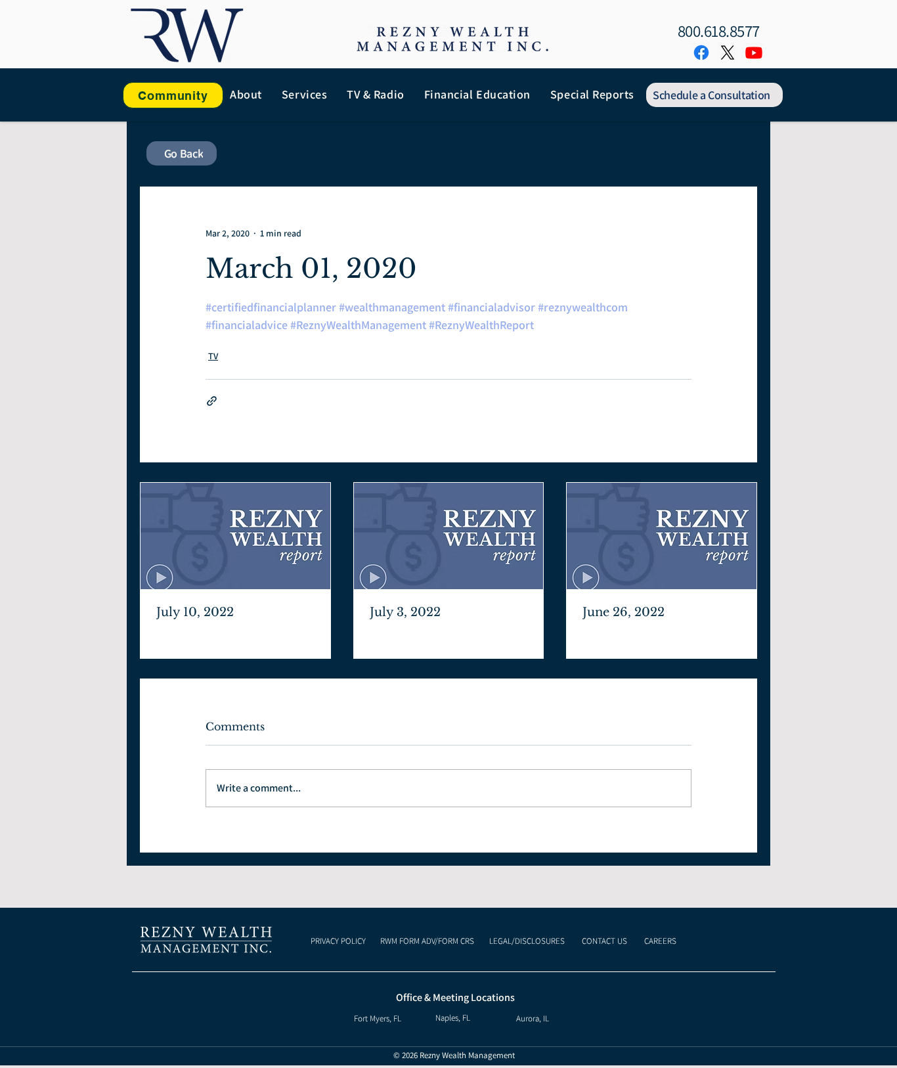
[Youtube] (754, 52)
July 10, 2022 (195, 612)
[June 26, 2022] (661, 536)
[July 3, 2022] (449, 536)
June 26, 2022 (623, 612)
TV (213, 356)
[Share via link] (212, 401)
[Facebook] (701, 52)
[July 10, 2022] (235, 536)
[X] (727, 52)
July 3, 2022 (405, 612)
